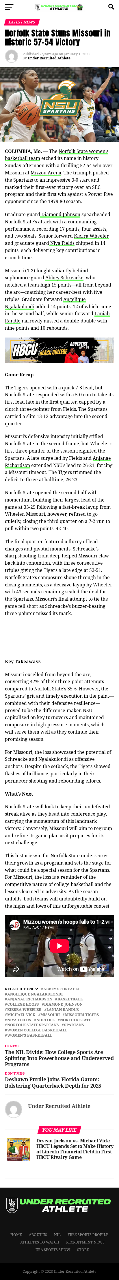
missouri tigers (82, 1015)
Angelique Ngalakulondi (35, 994)
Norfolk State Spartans (33, 1025)
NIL (57, 1234)
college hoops (23, 1004)
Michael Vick (21, 1015)
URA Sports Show (53, 1249)
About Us (38, 1234)
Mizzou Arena (46, 172)
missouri (50, 1015)
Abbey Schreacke (64, 277)
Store (83, 1249)
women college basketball (37, 1030)
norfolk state (75, 1020)
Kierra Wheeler (91, 236)
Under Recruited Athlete (49, 58)
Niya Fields (62, 243)
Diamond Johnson (60, 214)
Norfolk (45, 1020)
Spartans (74, 1025)
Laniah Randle (63, 1009)
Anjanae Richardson (29, 999)
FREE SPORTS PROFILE (88, 1234)
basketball (70, 999)
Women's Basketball (29, 1035)
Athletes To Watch (39, 1242)
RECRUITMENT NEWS (85, 1242)
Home (16, 1234)
